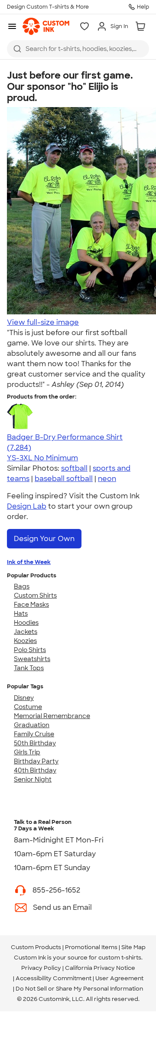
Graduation (31, 725)
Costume (28, 707)
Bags (21, 586)
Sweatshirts (32, 659)
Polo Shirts (30, 650)
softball (74, 468)
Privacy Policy (41, 968)
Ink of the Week (29, 562)
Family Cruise (34, 734)
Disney (24, 698)
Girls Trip (27, 752)
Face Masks (31, 604)
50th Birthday (35, 743)
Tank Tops (29, 668)
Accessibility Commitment (53, 978)
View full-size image (43, 322)
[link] (46, 26)
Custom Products (36, 947)
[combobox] (78, 48)
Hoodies (26, 623)
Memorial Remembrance (52, 716)
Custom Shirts (35, 595)
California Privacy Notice (100, 968)
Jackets (25, 632)
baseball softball (64, 478)
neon (107, 478)
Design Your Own (44, 538)
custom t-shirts (119, 957)
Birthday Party (36, 761)
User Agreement (119, 978)
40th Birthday (35, 770)
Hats (21, 613)
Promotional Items (91, 947)
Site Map (133, 947)
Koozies (25, 641)
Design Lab (26, 506)
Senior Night (33, 779)
